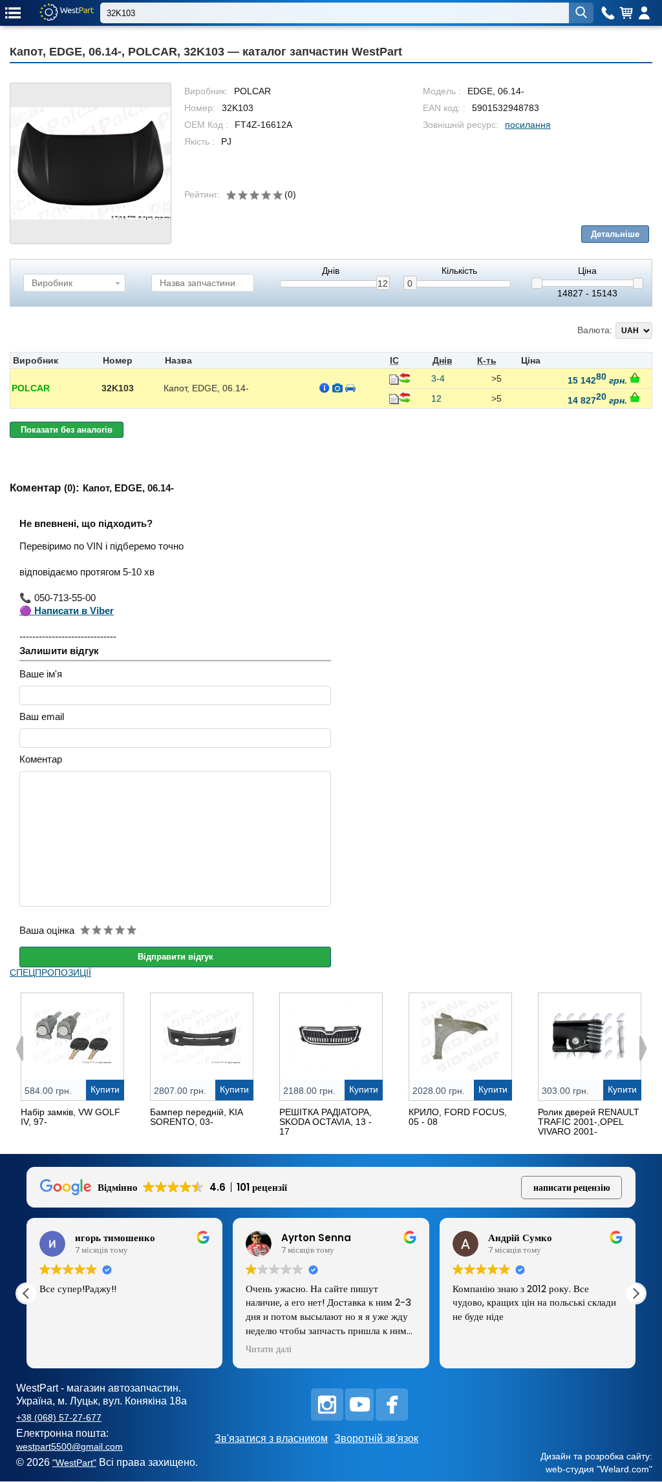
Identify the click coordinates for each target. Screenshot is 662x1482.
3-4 (438, 378)
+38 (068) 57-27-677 (58, 1417)
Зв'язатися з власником (271, 1438)
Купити (105, 1089)
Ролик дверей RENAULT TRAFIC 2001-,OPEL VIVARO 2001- (588, 1122)
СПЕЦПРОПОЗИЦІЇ (50, 972)
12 (383, 283)
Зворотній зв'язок (376, 1438)
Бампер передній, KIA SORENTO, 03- (196, 1117)
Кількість (459, 271)
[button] (635, 1293)
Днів (330, 271)
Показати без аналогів (66, 430)
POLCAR (31, 388)
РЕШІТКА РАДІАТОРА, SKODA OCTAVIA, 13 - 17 (325, 1122)
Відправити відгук (175, 957)
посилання (528, 124)
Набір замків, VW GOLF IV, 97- (70, 1117)
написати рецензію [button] (571, 1187)
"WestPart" (74, 1462)
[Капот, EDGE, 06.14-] (90, 163)
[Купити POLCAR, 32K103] (635, 378)
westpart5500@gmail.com (69, 1446)
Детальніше (615, 234)
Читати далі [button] (269, 1349)
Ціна (587, 271)
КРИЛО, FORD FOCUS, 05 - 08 (458, 1117)
